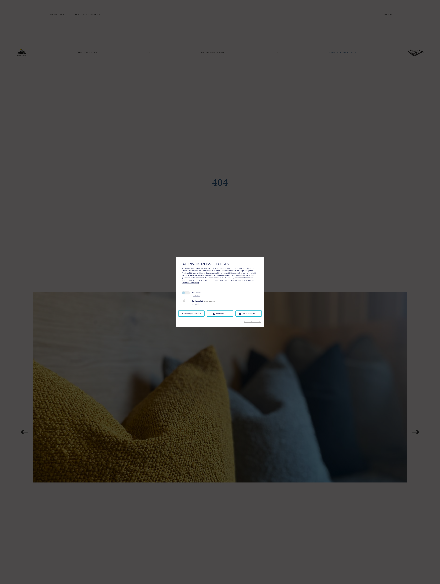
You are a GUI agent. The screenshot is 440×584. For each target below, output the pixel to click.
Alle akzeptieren (248, 313)
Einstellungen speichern (191, 313)
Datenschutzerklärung (190, 283)
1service (196, 296)
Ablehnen (220, 313)
